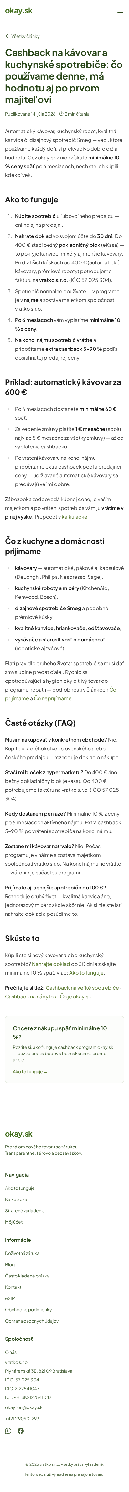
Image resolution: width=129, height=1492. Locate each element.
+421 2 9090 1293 (22, 1418)
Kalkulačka (16, 1199)
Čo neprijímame (53, 698)
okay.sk (19, 10)
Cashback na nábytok (30, 996)
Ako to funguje (86, 972)
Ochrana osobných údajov (32, 1321)
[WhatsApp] (8, 1431)
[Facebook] (20, 1431)
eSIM (10, 1298)
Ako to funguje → (30, 1071)
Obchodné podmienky (28, 1309)
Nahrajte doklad (51, 964)
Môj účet (14, 1222)
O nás (11, 1352)
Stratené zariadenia (25, 1210)
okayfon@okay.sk (24, 1407)
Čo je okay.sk (75, 996)
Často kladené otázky (27, 1275)
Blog (10, 1264)
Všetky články (25, 36)
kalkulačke (74, 516)
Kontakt (13, 1287)
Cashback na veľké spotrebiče (82, 987)
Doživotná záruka (22, 1253)
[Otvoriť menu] (120, 10)
